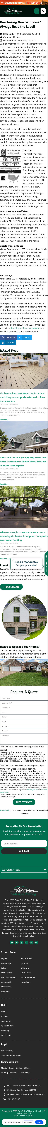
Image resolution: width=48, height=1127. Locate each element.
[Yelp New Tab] (21, 942)
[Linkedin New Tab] (31, 942)
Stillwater (25, 968)
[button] (36, 11)
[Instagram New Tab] (36, 942)
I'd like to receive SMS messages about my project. (23, 753)
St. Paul (24, 963)
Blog (9, 810)
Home (3, 810)
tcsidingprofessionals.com (25, 328)
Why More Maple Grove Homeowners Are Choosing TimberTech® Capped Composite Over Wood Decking (24, 536)
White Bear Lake (28, 977)
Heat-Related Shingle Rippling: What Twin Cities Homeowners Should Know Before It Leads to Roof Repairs (23, 461)
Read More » (5, 420)
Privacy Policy (32, 790)
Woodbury (25, 982)
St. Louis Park (26, 958)
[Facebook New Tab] (12, 942)
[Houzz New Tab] (17, 942)
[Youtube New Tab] (26, 942)
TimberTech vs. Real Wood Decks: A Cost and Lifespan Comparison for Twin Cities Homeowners (22, 397)
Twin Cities (26, 972)
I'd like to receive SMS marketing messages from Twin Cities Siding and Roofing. (23, 772)
